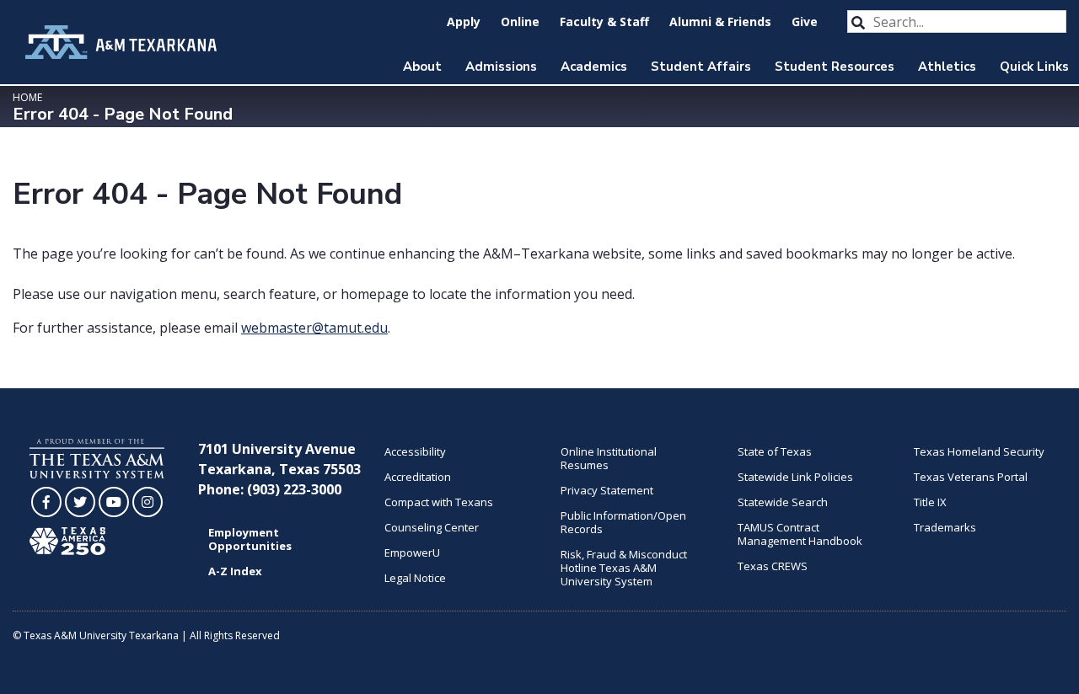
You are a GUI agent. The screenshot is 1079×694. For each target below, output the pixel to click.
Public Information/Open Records (623, 522)
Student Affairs (701, 66)
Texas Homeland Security (979, 451)
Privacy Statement (607, 490)
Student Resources (834, 66)
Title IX (930, 502)
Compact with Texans (438, 502)
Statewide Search (783, 502)
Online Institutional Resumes (609, 458)
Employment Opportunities (250, 539)
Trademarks (945, 527)
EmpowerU (412, 552)
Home (27, 97)
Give (805, 21)
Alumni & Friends (720, 21)
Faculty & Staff (604, 21)
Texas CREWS (773, 566)
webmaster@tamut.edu (314, 327)
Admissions (501, 66)
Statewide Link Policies (795, 476)
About (422, 66)
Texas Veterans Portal (971, 476)
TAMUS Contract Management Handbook (800, 534)
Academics (594, 66)
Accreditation (417, 476)
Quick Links (1034, 66)
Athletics (947, 66)
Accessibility (415, 451)
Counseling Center (431, 527)
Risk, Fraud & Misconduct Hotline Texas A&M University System (624, 568)
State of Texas (775, 451)
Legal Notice (415, 577)
